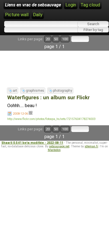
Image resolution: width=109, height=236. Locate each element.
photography (62, 91)
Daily (37, 14)
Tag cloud (90, 5)
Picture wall (17, 14)
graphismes (35, 91)
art (15, 91)
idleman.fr (91, 146)
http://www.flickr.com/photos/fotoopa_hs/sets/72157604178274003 (51, 119)
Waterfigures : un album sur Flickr (48, 98)
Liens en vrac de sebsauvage (33, 5)
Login (70, 5)
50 (56, 39)
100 (65, 39)
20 (48, 39)
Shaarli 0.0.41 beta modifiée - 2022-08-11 (32, 143)
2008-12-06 (20, 113)
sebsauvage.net (59, 146)
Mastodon (54, 150)
